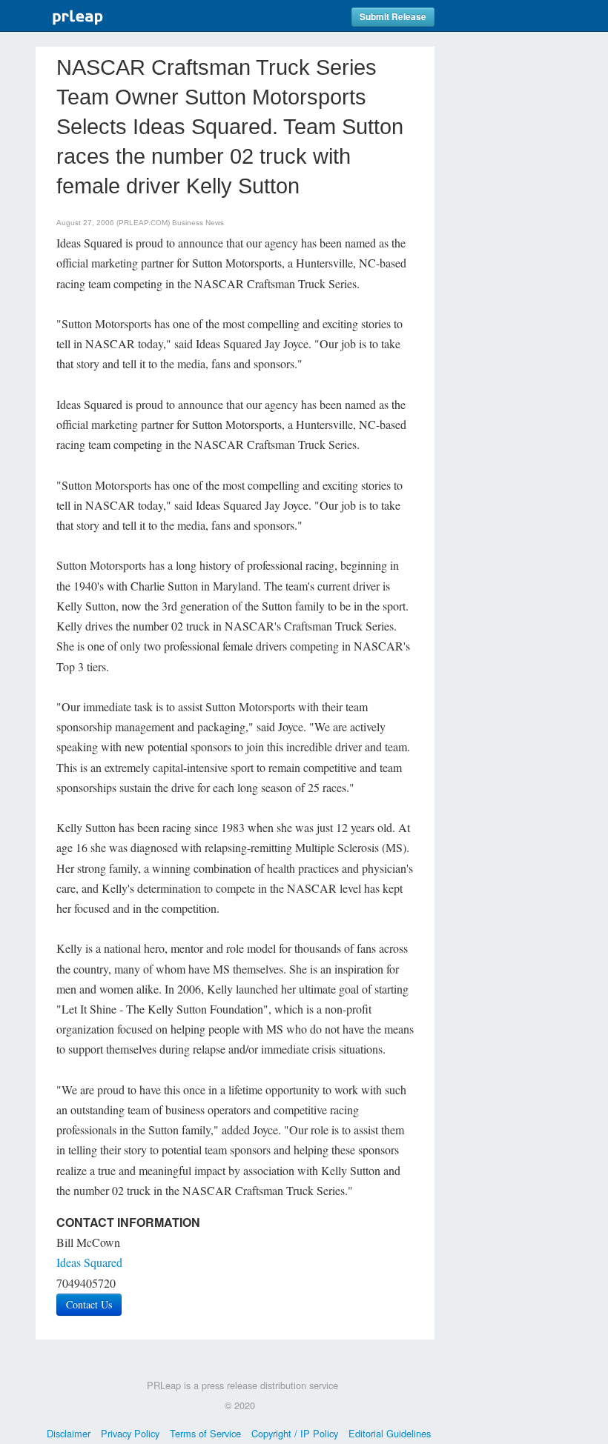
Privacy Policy (130, 1433)
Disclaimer (68, 1433)
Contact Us (89, 1304)
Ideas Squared (89, 1262)
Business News (198, 223)
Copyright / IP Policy (294, 1433)
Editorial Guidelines (389, 1433)
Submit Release (393, 16)
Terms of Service (205, 1433)
